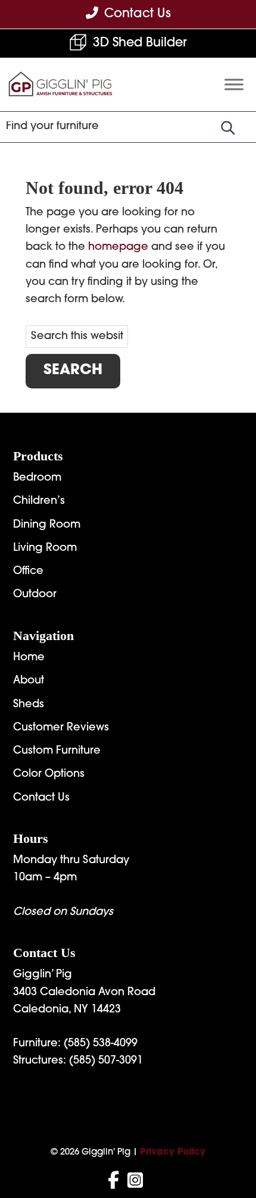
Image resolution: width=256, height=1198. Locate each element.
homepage (118, 247)
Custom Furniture (57, 751)
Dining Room (46, 525)
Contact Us (41, 798)
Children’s (39, 501)
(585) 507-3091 (106, 1061)
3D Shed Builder (140, 43)
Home (29, 658)
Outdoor (35, 594)
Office (28, 571)
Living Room (45, 548)
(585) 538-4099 (101, 1044)
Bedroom (37, 478)
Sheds (28, 705)
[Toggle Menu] (233, 84)
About (28, 681)
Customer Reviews (61, 728)
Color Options (49, 774)
